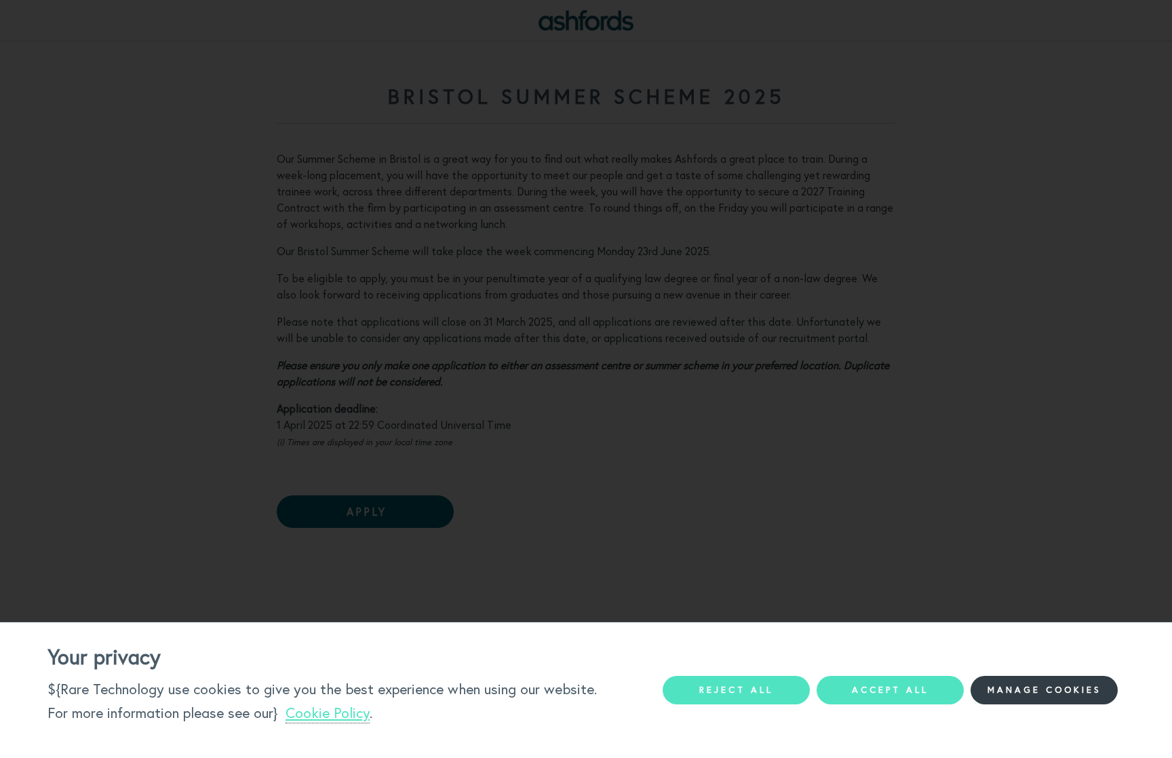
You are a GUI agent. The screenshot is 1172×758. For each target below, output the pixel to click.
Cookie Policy (328, 713)
